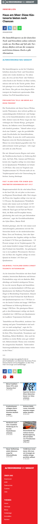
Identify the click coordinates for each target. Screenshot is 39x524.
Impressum (8, 479)
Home (6, 503)
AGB (5, 482)
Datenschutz (8, 485)
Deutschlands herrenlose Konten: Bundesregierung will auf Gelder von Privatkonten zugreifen (29, 436)
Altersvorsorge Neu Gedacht (17, 60)
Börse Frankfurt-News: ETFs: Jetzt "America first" (12, 386)
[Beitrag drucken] (5, 377)
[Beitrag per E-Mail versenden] (12, 377)
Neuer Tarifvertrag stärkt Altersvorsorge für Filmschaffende (12, 452)
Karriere (6, 519)
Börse (6, 510)
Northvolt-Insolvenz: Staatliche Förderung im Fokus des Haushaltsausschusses (12, 428)
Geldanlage (8, 513)
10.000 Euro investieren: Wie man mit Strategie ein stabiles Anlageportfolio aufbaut (29, 453)
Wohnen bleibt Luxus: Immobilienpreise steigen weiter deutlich (29, 409)
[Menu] (3, 2)
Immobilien (7, 516)
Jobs (5, 492)
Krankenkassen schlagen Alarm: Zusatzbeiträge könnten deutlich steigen (12, 410)
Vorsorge (7, 506)
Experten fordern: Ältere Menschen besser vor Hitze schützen (29, 395)
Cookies (7, 488)
